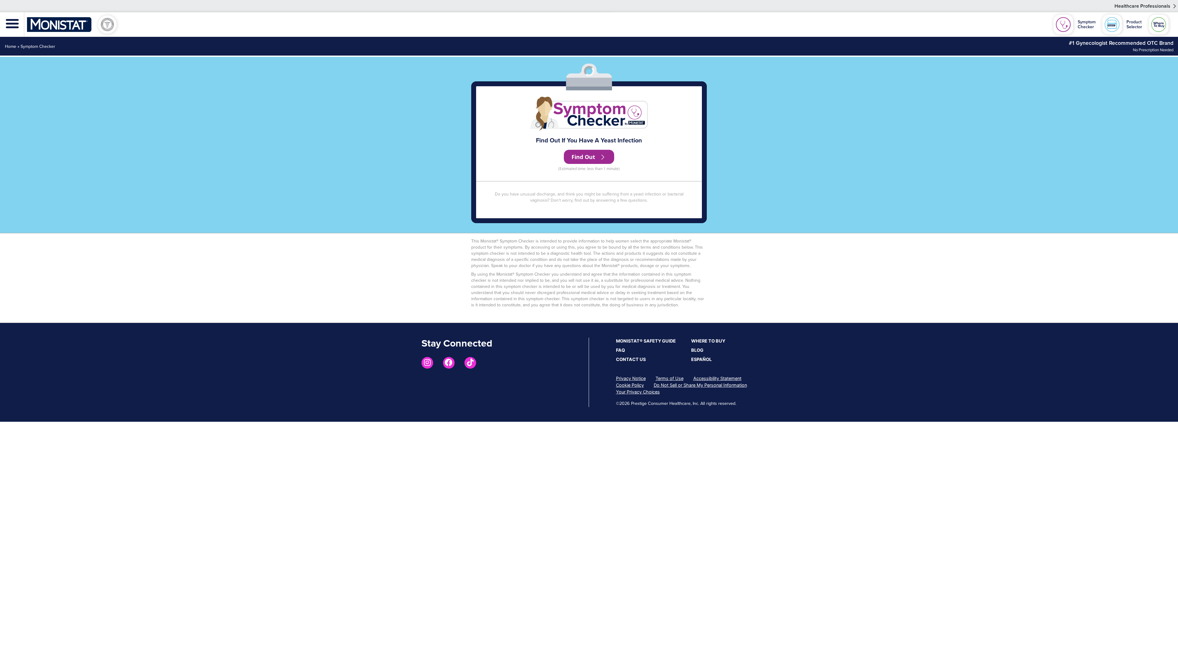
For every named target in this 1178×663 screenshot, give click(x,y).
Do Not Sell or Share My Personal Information (700, 385)
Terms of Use (669, 378)
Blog (697, 350)
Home (10, 46)
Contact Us (631, 359)
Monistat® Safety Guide (646, 340)
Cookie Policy (630, 385)
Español (701, 359)
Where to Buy (708, 340)
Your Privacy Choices (638, 391)
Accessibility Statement (717, 378)
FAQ (620, 350)
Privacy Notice (631, 378)
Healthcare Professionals (1142, 6)
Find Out (584, 157)
